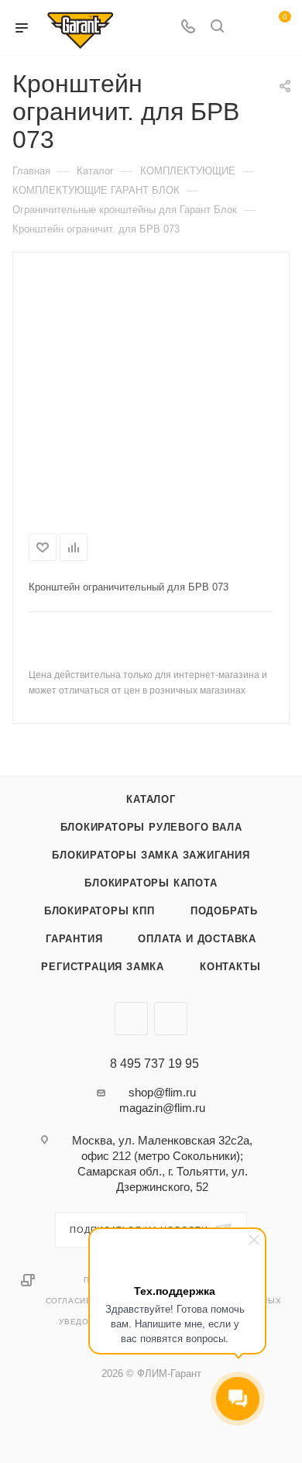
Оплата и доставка (197, 939)
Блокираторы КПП (99, 911)
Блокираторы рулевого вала (151, 827)
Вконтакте (131, 1018)
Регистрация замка (102, 966)
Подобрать (224, 911)
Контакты (230, 966)
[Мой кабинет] (246, 27)
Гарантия (74, 939)
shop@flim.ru (162, 1092)
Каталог (151, 799)
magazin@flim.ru (162, 1107)
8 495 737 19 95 (154, 1064)
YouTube (170, 1018)
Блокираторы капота (150, 883)
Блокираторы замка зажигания (151, 855)
